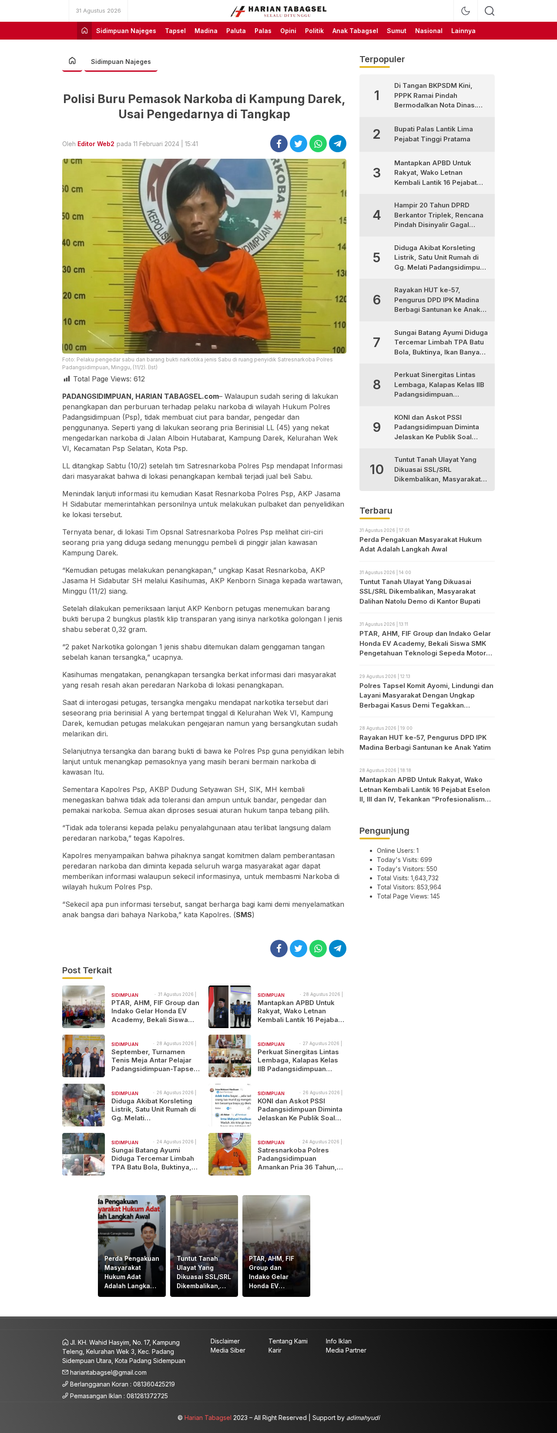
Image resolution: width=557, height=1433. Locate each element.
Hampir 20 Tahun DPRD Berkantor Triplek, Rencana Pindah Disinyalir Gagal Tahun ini (438, 215)
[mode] (465, 11)
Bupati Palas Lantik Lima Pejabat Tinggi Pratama (433, 134)
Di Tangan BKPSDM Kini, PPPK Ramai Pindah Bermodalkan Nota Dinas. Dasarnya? (435, 95)
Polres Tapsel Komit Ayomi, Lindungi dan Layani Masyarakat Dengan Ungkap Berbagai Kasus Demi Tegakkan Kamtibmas (426, 696)
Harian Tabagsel (208, 1417)
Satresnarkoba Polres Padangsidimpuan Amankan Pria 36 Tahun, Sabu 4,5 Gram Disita (297, 1159)
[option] (132, 1246)
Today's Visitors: (401, 868)
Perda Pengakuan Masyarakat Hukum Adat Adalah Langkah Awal (131, 1272)
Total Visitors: (397, 887)
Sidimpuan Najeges (121, 61)
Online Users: (396, 850)
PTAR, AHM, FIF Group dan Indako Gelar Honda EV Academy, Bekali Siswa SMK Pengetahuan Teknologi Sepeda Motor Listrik (155, 1011)
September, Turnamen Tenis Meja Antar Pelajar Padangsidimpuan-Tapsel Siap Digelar (153, 1060)
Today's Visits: (398, 859)
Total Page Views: (403, 896)
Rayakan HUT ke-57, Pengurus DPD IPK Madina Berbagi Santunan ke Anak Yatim (437, 300)
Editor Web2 (95, 143)
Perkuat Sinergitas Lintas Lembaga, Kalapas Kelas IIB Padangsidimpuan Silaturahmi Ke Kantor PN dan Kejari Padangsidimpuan (298, 1060)
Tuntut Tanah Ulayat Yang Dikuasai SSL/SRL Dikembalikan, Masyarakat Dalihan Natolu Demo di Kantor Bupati (204, 1272)
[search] (489, 11)
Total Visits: (394, 878)
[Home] (84, 31)
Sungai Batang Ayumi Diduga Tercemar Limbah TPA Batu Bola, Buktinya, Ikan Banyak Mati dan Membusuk (152, 1159)
